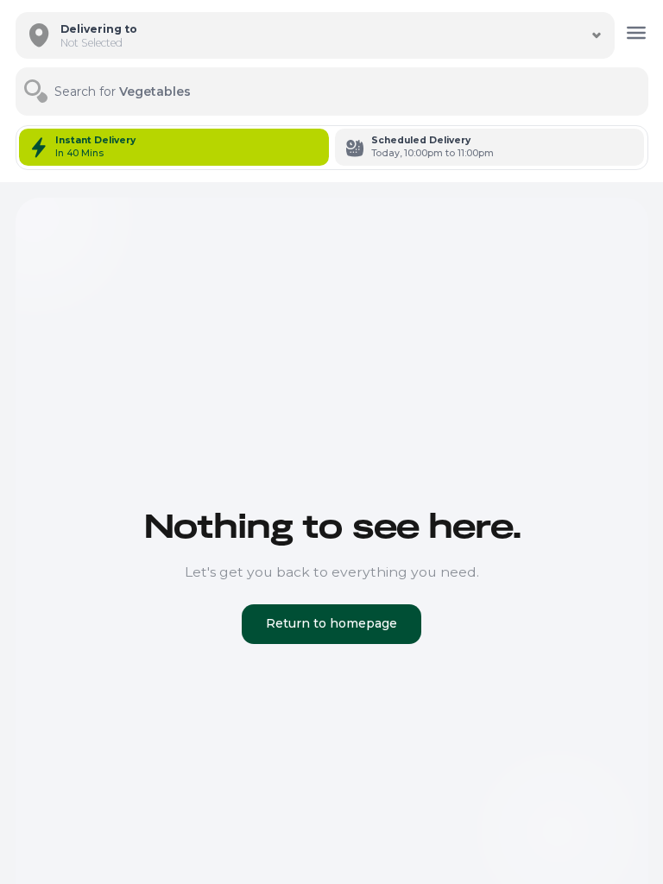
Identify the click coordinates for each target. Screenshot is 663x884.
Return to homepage (331, 623)
